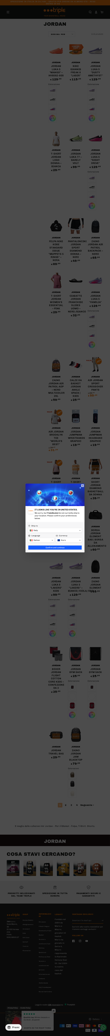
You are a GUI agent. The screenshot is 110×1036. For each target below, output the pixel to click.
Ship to (34, 526)
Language (35, 536)
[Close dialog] (82, 485)
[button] (55, 530)
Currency (63, 536)
